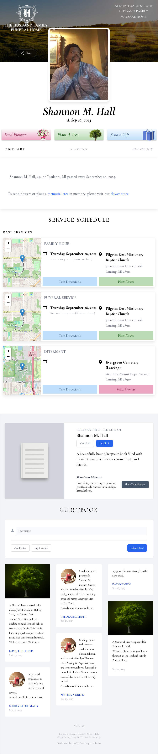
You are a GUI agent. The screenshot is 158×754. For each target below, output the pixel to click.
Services (78, 149)
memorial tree (58, 193)
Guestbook (142, 149)
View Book (85, 443)
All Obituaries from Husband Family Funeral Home (133, 11)
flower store (120, 193)
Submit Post (137, 548)
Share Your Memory (135, 484)
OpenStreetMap (82, 743)
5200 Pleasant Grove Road (124, 266)
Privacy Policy (70, 737)
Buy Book (104, 443)
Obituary (15, 149)
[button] (22, 259)
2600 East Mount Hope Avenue (127, 374)
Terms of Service (88, 737)
